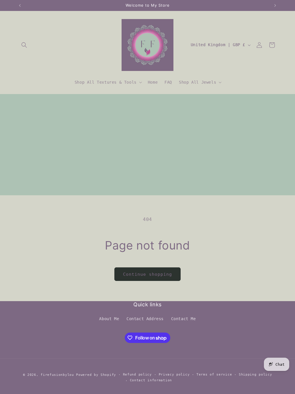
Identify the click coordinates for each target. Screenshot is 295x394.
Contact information (151, 380)
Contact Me (183, 318)
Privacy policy (174, 374)
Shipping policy (255, 374)
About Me (109, 318)
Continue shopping (147, 274)
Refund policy (137, 374)
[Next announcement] (275, 5)
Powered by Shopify (96, 375)
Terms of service (214, 374)
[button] (24, 45)
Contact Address (145, 318)
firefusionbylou (57, 375)
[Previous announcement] (20, 5)
